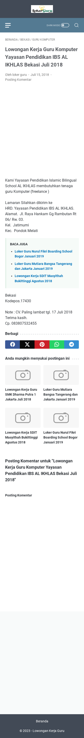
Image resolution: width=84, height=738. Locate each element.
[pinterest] (42, 344)
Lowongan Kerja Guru (48, 731)
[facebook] (12, 344)
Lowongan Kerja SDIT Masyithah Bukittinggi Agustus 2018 (21, 437)
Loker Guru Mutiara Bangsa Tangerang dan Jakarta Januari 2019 (60, 394)
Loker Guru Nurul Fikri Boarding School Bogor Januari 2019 (60, 437)
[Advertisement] (42, 130)
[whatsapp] (56, 344)
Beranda (42, 721)
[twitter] (27, 344)
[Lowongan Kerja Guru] (42, 9)
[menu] (10, 25)
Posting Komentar (18, 79)
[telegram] (71, 344)
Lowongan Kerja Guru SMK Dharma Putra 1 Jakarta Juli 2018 (21, 394)
